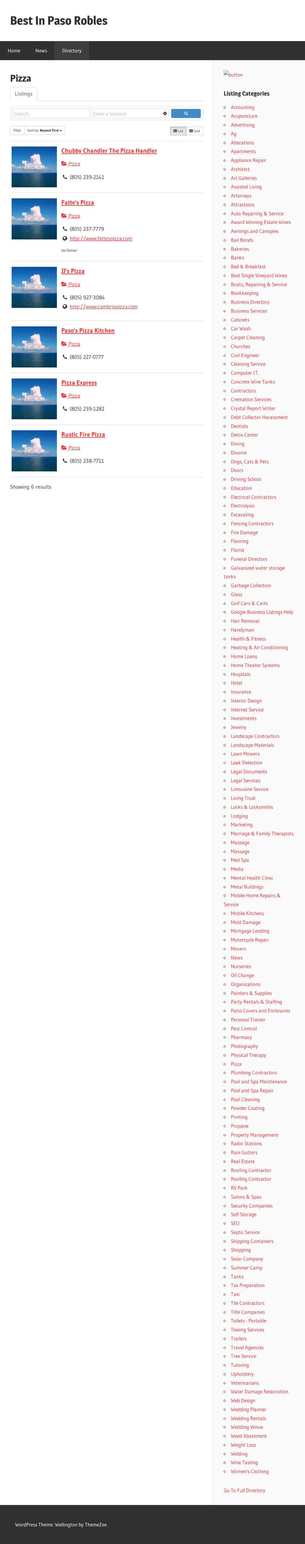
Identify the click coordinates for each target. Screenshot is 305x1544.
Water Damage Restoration (259, 1391)
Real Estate (243, 1161)
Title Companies (248, 1312)
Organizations (245, 984)
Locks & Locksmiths (252, 807)
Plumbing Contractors (254, 1072)
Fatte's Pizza (77, 202)
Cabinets (240, 320)
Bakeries (240, 249)
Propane (239, 1126)
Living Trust (243, 798)
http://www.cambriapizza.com (104, 306)
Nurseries (241, 966)
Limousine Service (249, 789)
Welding (239, 1453)
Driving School (246, 479)
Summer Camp (246, 1267)
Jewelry (238, 727)
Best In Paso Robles (59, 20)
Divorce (239, 452)
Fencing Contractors (252, 523)
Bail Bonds (242, 240)
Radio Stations (246, 1143)
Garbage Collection (251, 585)
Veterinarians (245, 1383)
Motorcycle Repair (250, 940)
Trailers (239, 1338)
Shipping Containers (252, 1241)
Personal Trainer (248, 1019)
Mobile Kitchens (247, 913)
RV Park (239, 1188)
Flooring (239, 541)
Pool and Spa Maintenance (259, 1081)
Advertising (243, 124)
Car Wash (241, 328)
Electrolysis (242, 505)
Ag (233, 133)
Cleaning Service (248, 364)
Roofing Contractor (251, 1170)
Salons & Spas (246, 1197)
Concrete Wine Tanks (253, 381)
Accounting (242, 107)
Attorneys (241, 195)
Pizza (73, 164)
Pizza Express (79, 382)
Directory (72, 50)
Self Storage (243, 1214)
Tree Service (243, 1356)
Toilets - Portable (248, 1320)
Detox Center (244, 434)
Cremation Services (251, 399)
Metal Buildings (247, 887)
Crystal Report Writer (253, 408)
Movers (238, 948)
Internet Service (247, 709)
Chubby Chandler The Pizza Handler (109, 150)
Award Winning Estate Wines (261, 222)
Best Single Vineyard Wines (259, 275)
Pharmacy (241, 1037)
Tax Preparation (247, 1285)
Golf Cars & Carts (249, 603)
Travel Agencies (247, 1347)
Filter (17, 130)
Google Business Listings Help (262, 612)
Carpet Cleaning (248, 337)
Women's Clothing (250, 1471)
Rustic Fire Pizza (83, 434)
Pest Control (244, 1028)
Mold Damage (245, 922)
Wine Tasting (244, 1462)
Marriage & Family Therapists (262, 833)
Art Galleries (244, 178)
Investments (243, 718)
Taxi (235, 1294)
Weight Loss (243, 1445)
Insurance (241, 691)
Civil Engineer (245, 355)
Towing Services (247, 1329)
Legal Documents (249, 771)
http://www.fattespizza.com (101, 238)
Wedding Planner (248, 1409)
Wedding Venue (247, 1427)
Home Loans (244, 656)
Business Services (249, 311)
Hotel (236, 683)
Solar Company (247, 1258)
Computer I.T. (245, 373)
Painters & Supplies (251, 993)
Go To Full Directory (244, 1490)
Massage (240, 842)
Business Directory (250, 302)
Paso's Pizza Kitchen (88, 330)
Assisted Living (246, 186)
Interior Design (246, 700)
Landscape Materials (252, 745)
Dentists (239, 426)
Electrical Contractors (253, 497)
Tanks (237, 1276)
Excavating (242, 514)
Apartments (243, 151)
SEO (235, 1223)
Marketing (242, 824)
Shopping (241, 1250)
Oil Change (242, 975)
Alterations (242, 142)
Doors (237, 470)
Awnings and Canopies (254, 231)
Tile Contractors (247, 1303)
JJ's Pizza (73, 271)
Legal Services (245, 780)
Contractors (243, 390)
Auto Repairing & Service (257, 213)
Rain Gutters (244, 1152)
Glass (236, 594)
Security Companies (252, 1205)
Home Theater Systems (255, 665)
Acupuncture (244, 116)
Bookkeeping (245, 293)
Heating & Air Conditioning (259, 647)
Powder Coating (247, 1108)
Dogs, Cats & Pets (250, 461)
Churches (240, 346)
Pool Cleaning (245, 1099)
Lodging (239, 816)
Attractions (242, 204)
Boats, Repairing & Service (259, 284)
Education (241, 488)
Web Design (243, 1400)
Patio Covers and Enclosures (260, 1010)
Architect (240, 169)
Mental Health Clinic (252, 878)
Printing (239, 1117)
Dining (238, 443)
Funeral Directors (249, 559)
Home (14, 50)
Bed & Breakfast (248, 266)
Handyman (242, 630)
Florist (237, 550)
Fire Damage (244, 532)
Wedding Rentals (248, 1418)
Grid (196, 131)
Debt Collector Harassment (259, 417)
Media (237, 869)
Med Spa (240, 860)
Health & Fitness (248, 638)
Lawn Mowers (245, 753)
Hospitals (240, 674)
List (180, 131)
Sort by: (43, 130)
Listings (23, 94)
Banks (237, 257)
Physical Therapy (248, 1055)
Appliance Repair (248, 160)
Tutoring (240, 1365)
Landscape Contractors (255, 736)
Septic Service (245, 1232)
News (41, 50)
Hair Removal (245, 621)
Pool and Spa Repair (252, 1090)
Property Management (254, 1135)
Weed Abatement (249, 1436)
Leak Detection (246, 762)
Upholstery (242, 1374)
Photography (244, 1046)
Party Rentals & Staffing (256, 1001)
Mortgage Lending (250, 931)
